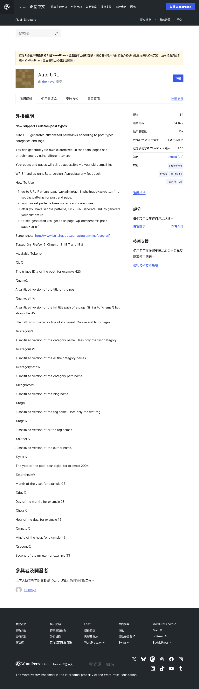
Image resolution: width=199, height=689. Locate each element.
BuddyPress (162, 642)
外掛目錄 (55, 636)
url (180, 181)
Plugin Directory (26, 19)
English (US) (175, 156)
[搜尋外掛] (57, 33)
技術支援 (177, 99)
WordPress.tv (94, 642)
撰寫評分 (139, 226)
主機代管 (21, 636)
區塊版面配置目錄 (61, 642)
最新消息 (21, 630)
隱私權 (20, 642)
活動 (121, 630)
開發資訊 (93, 99)
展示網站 (55, 624)
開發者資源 (91, 636)
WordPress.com (164, 624)
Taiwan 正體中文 (62, 664)
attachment (175, 165)
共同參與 (124, 624)
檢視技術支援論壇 (145, 265)
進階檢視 (139, 193)
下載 (178, 78)
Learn (88, 624)
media (163, 173)
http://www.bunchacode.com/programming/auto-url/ (72, 236)
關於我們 (21, 624)
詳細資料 (26, 99)
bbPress (160, 636)
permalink (176, 173)
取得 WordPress (180, 6)
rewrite (172, 181)
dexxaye (48, 81)
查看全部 (177, 226)
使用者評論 (49, 99)
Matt (157, 630)
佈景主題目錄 (58, 630)
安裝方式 (72, 99)
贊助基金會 (127, 636)
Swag (124, 642)
